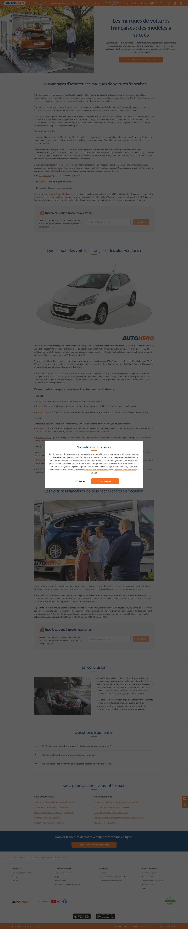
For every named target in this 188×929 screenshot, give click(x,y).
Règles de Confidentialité (125, 469)
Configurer (80, 481)
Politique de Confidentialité (96, 469)
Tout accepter (105, 481)
